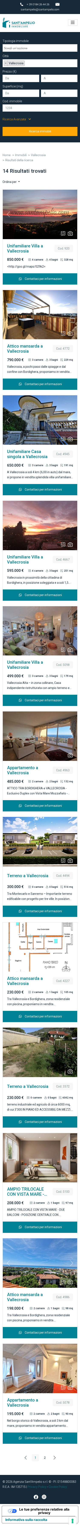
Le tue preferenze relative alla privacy (44, 1511)
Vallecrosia (38, 155)
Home (7, 155)
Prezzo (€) (9, 71)
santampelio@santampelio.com (40, 9)
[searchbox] (40, 47)
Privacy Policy (37, 1487)
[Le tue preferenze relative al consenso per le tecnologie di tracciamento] (72, 1521)
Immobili (21, 155)
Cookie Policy (58, 1487)
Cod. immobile (12, 101)
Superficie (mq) (13, 86)
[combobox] (40, 48)
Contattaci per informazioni (43, 279)
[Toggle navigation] (72, 22)
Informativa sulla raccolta (26, 1520)
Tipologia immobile (16, 41)
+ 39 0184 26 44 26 (38, 4)
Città (6, 56)
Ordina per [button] (10, 182)
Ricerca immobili (40, 131)
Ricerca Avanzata (15, 119)
